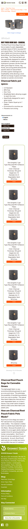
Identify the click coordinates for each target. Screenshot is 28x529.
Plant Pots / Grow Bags (8, 479)
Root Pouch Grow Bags (17, 9)
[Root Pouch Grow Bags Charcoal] (14, 24)
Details (14, 181)
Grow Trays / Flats (6, 482)
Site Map (3, 498)
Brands (7, 9)
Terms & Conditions (7, 496)
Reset (6, 137)
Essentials (4, 487)
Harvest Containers (7, 484)
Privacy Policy (5, 493)
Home (2, 8)
